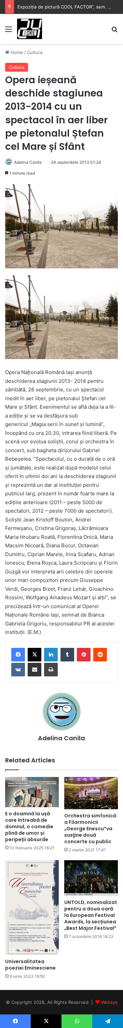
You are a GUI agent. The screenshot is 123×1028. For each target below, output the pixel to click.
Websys (109, 1002)
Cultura (34, 52)
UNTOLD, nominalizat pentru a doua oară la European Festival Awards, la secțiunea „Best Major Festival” (90, 915)
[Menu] (8, 31)
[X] (34, 654)
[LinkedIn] (51, 654)
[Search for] (114, 31)
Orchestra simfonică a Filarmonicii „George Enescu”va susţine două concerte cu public (90, 828)
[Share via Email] (34, 669)
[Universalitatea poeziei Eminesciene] (32, 907)
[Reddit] (100, 654)
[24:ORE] (29, 29)
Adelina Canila (28, 162)
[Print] (51, 669)
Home (16, 52)
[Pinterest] (84, 654)
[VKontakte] (18, 669)
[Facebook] (18, 654)
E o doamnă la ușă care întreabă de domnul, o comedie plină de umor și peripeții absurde (29, 826)
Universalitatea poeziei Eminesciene (30, 964)
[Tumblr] (67, 654)
